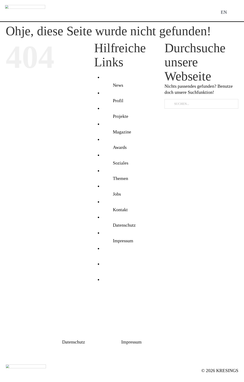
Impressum (123, 240)
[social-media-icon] (115, 256)
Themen (120, 178)
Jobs (117, 194)
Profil (118, 100)
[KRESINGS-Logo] (25, 7)
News (118, 85)
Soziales (120, 163)
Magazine (122, 131)
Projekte (120, 116)
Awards (120, 147)
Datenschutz (124, 225)
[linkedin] (122, 310)
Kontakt (120, 209)
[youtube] (148, 310)
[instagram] (95, 310)
